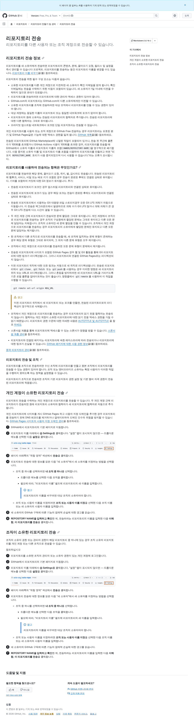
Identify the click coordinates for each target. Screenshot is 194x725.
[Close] (185, 5)
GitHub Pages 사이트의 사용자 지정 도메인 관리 (37, 421)
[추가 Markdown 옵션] (154, 40)
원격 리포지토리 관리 (17, 349)
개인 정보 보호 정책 (14, 695)
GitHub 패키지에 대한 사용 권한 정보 (67, 343)
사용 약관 (33, 713)
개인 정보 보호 (47, 713)
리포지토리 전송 (67, 24)
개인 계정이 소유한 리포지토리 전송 (35, 393)
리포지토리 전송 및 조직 (22, 359)
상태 (58, 713)
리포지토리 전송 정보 (23, 58)
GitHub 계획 (85, 134)
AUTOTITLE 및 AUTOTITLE (93, 320)
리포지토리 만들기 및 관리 (43, 24)
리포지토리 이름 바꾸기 (25, 73)
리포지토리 (21, 24)
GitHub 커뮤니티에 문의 (81, 689)
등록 (187, 15)
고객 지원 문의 (77, 693)
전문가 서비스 (81, 713)
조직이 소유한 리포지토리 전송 (31, 532)
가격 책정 (67, 713)
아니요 (26, 689)
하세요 (17, 324)
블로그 (93, 713)
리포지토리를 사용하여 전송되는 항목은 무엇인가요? (41, 167)
